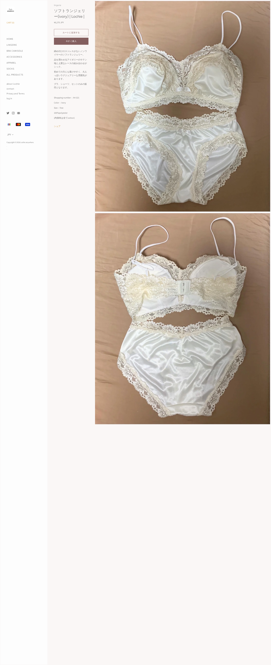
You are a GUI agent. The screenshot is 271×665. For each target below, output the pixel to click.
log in (9, 98)
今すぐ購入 (71, 41)
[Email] (18, 113)
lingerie (12, 44)
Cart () (10, 22)
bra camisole (15, 50)
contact (10, 88)
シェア (57, 126)
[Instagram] (13, 113)
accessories (14, 56)
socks (10, 68)
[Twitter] (8, 113)
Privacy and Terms (16, 93)
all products (15, 74)
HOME (10, 38)
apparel (11, 62)
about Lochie (13, 84)
